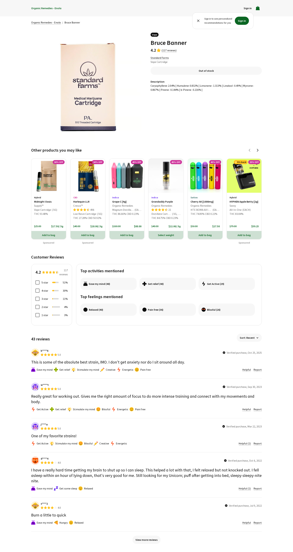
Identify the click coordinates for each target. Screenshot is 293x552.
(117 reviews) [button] (169, 50)
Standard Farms (160, 57)
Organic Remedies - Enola (46, 22)
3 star (45, 298)
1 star (45, 315)
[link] (48, 195)
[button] (248, 8)
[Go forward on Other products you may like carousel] (258, 150)
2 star (45, 307)
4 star (45, 290)
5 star (45, 282)
